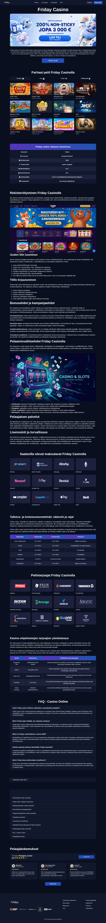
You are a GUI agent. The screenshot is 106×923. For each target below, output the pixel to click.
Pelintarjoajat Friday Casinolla (21, 829)
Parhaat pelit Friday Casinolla (21, 798)
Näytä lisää (53, 883)
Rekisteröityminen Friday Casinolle (23, 805)
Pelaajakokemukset (18, 836)
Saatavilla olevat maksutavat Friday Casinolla (26, 825)
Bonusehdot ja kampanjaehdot (21, 809)
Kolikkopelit (84, 78)
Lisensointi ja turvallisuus (20, 821)
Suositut (19, 78)
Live (41, 78)
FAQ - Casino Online (18, 832)
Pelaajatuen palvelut (18, 817)
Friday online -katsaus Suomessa (22, 802)
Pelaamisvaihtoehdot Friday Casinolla (24, 813)
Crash (62, 78)
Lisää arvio (86, 856)
